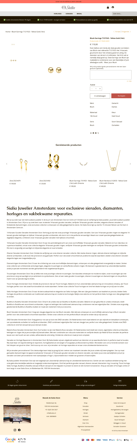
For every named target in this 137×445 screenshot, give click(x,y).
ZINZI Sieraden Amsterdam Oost (19, 320)
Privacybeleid (85, 430)
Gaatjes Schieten (119, 416)
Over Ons (85, 423)
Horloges (86, 410)
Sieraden (86, 406)
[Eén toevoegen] (100, 89)
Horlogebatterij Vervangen (119, 410)
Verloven (86, 416)
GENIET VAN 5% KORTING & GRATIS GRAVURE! (68, 1)
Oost (65, 220)
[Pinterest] (96, 133)
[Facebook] (93, 133)
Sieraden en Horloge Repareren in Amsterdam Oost (26, 340)
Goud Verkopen (119, 420)
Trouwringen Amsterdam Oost (18, 274)
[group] (69, 170)
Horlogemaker (119, 413)
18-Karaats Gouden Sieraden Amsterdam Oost (24, 243)
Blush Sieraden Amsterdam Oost (19, 312)
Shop (85, 403)
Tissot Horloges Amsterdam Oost (19, 284)
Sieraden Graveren (119, 426)
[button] (108, 7)
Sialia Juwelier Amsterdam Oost (21, 361)
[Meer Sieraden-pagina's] (73, 13)
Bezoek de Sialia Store (51, 398)
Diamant (85, 420)
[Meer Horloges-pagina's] (62, 13)
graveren (80, 355)
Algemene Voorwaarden (86, 426)
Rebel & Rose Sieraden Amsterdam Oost (22, 330)
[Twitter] (98, 133)
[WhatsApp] (91, 133)
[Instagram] (15, 430)
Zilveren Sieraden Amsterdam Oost (20, 253)
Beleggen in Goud (120, 423)
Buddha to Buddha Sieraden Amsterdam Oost (24, 302)
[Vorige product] (7, 164)
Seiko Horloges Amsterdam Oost (19, 291)
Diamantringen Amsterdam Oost (19, 263)
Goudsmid (119, 406)
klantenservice (87, 361)
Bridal (86, 413)
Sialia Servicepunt (120, 403)
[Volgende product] (130, 164)
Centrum (72, 220)
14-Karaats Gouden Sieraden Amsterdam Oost (24, 233)
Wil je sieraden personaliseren (18, 350)
